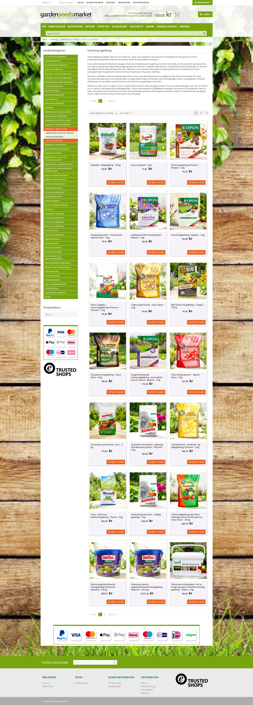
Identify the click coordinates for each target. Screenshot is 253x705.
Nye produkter (141, 2)
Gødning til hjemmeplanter (59, 164)
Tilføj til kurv (116, 182)
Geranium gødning (54, 103)
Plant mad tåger (53, 252)
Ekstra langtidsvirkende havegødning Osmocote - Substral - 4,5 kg (104, 587)
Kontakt (110, 2)
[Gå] (114, 662)
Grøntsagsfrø (57, 26)
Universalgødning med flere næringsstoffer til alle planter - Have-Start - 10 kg (187, 517)
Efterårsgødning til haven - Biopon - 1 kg (185, 166)
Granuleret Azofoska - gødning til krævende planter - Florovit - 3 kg (147, 447)
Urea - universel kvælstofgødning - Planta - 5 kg (107, 515)
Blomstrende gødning (56, 65)
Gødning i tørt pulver (70, 39)
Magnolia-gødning (54, 226)
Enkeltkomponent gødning (59, 82)
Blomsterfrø (75, 26)
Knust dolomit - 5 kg (141, 165)
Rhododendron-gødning (57, 263)
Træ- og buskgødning (55, 284)
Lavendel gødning (54, 218)
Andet (48, 297)
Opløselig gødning (54, 235)
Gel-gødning (51, 99)
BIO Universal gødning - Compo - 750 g (187, 306)
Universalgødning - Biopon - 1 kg (188, 235)
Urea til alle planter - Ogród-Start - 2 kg (185, 376)
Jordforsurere (52, 201)
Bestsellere (124, 2)
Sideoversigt (81, 683)
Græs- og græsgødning (56, 175)
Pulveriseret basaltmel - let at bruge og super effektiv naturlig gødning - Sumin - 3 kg (188, 587)
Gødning (185, 26)
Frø (44, 26)
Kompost (49, 209)
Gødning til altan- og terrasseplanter (56, 158)
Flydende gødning (54, 86)
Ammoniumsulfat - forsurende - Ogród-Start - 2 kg (107, 236)
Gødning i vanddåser (55, 144)
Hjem (44, 39)
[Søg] (204, 33)
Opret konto (48, 686)
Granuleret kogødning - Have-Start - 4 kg (106, 376)
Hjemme (150, 26)
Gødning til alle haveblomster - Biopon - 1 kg (147, 236)
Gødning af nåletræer (56, 116)
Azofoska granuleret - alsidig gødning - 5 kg (146, 515)
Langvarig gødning (54, 213)
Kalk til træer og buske (56, 205)
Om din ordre (115, 683)
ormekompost (52, 243)
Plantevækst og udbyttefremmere (54, 257)
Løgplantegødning (54, 222)
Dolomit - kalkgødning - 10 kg (106, 165)
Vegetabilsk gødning (55, 292)
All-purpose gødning (55, 56)
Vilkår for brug (94, 2)
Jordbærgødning (53, 196)
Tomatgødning (52, 280)
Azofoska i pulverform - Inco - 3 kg (107, 445)
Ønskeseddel (114, 686)
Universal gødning (54, 140)
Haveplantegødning (54, 137)
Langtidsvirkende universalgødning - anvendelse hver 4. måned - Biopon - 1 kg (147, 377)
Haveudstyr (136, 26)
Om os (80, 2)
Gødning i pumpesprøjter (57, 124)
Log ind (45, 683)
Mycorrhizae (51, 230)
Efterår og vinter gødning (58, 78)
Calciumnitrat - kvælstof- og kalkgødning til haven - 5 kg (185, 445)
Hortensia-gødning (55, 192)
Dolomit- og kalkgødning (58, 73)
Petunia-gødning (53, 247)
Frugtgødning (52, 90)
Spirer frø (103, 26)
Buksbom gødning (54, 69)
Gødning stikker (53, 153)
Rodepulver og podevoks (57, 267)
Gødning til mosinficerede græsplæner (58, 169)
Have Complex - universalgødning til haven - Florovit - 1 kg (105, 307)
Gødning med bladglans (57, 149)
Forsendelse (147, 689)
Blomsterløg (119, 26)
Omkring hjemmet (167, 26)
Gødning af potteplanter (57, 120)
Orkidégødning (52, 239)
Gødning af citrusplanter (58, 112)
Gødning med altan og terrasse (59, 133)
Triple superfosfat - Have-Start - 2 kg (148, 306)
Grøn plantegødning (55, 179)
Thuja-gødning (52, 275)
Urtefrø (90, 26)
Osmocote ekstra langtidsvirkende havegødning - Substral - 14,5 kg (147, 587)
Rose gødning (52, 271)
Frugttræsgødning (54, 95)
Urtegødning (51, 288)
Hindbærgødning (53, 188)
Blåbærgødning (53, 61)
